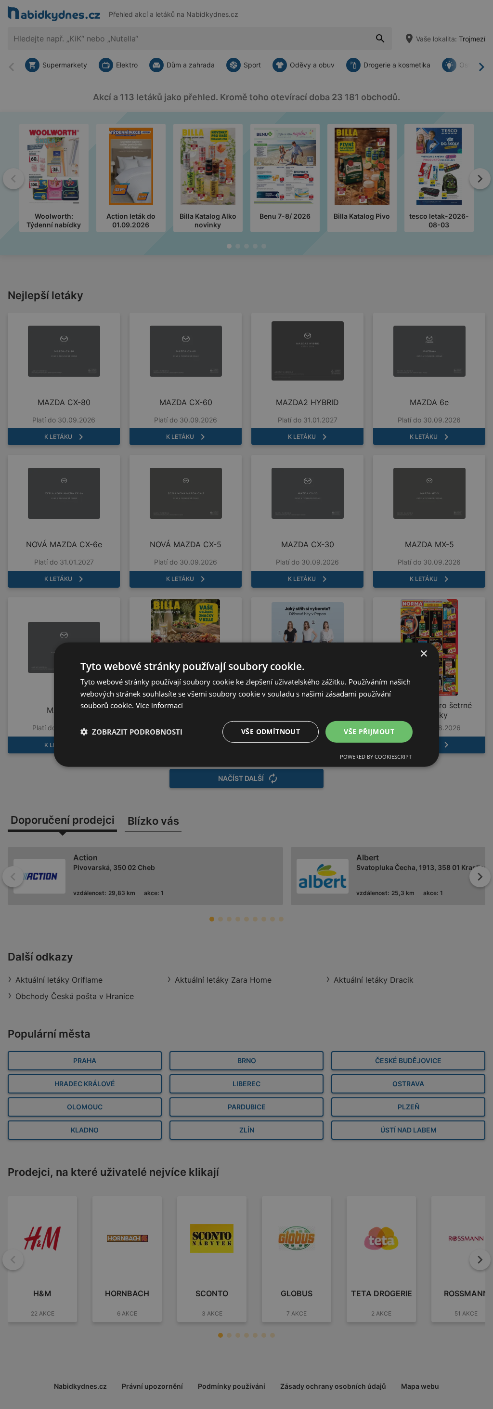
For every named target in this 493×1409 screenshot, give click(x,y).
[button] (131, 731)
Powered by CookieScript (376, 756)
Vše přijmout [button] (369, 731)
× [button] (423, 653)
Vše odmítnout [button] (270, 731)
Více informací (159, 705)
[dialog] (246, 704)
